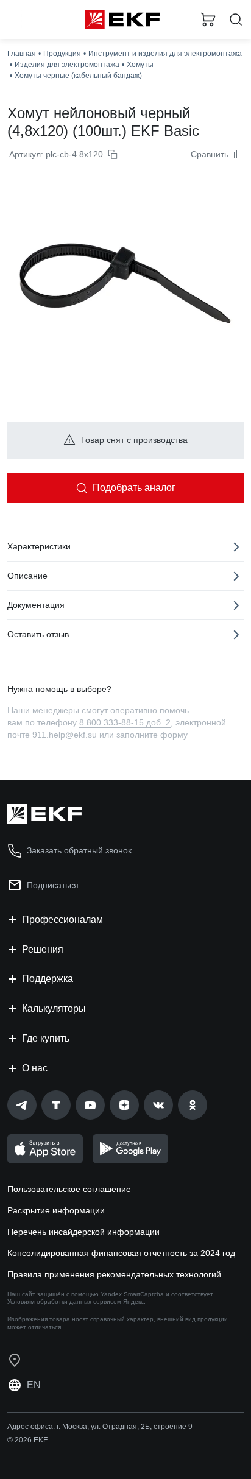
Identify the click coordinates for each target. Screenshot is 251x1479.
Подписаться (53, 885)
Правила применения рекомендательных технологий (114, 1274)
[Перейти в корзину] (208, 19)
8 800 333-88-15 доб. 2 (125, 722)
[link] (22, 1105)
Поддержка (47, 978)
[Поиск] (236, 20)
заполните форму (152, 735)
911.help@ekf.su (64, 735)
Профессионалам (62, 919)
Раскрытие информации (56, 1210)
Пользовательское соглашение (69, 1189)
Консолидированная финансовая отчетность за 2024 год (121, 1253)
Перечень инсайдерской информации (83, 1232)
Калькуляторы (54, 1008)
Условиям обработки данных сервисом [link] (64, 1301)
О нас (35, 1068)
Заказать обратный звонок (79, 850)
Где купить (45, 1038)
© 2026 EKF (27, 1440)
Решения (42, 949)
